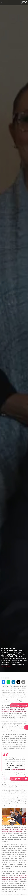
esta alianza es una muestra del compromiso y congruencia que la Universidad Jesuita (14, 709)
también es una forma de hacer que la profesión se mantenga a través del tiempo (14, 878)
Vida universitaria (6, 666)
